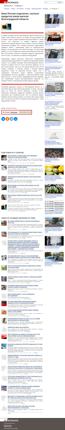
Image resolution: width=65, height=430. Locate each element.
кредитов (19, 37)
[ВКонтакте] (3, 119)
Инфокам (13, 112)
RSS (16, 428)
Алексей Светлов (11, 108)
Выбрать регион (8, 426)
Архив (13, 8)
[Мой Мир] (16, 119)
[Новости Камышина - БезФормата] (9, 2)
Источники (20, 8)
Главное (6, 8)
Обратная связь (7, 425)
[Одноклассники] (7, 119)
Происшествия (36, 8)
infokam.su (6, 31)
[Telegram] (11, 119)
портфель (19, 87)
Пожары (45, 8)
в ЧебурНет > (54, 8)
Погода (27, 8)
